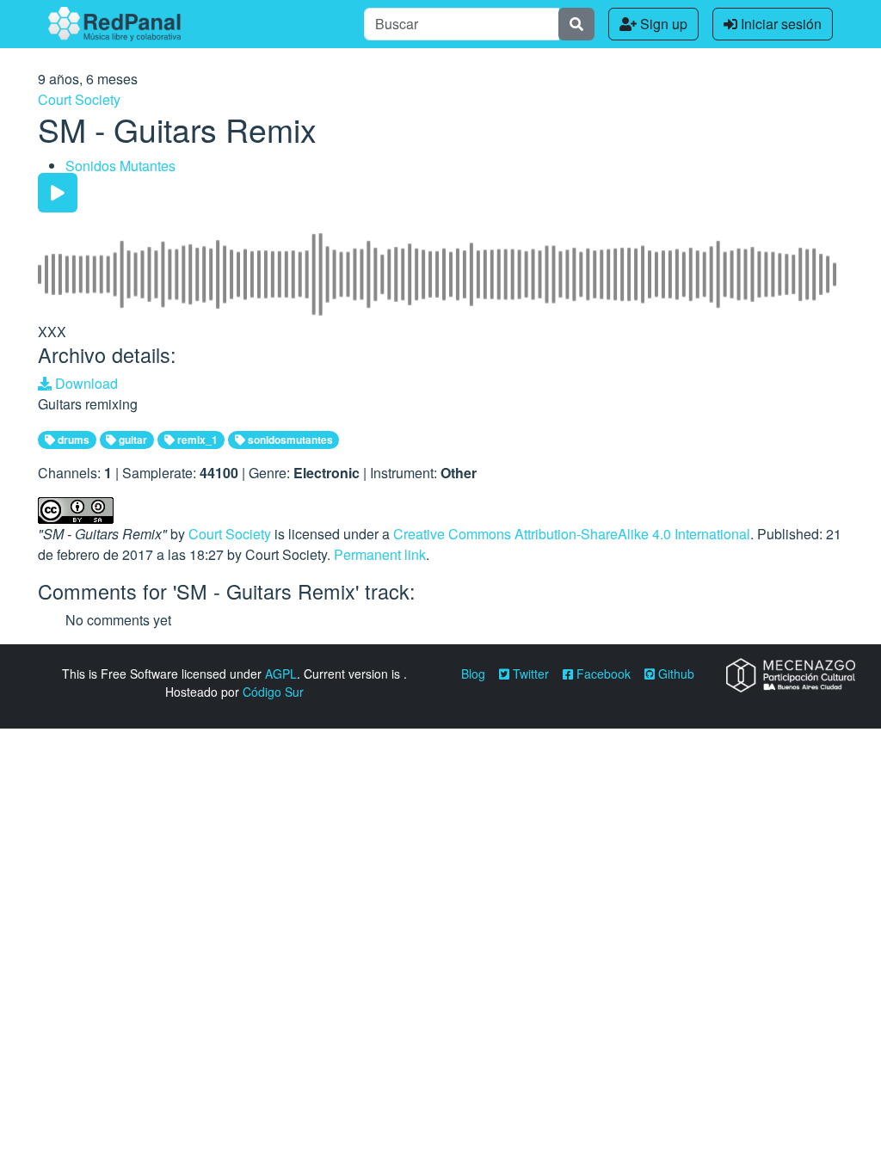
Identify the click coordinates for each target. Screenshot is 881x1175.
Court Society (79, 99)
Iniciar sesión (779, 24)
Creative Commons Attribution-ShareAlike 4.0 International (571, 534)
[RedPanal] (114, 24)
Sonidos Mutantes (120, 165)
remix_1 (196, 439)
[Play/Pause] (57, 192)
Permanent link (380, 554)
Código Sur (273, 691)
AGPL (281, 673)
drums (72, 439)
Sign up (662, 24)
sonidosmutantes (289, 439)
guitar (131, 439)
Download (85, 383)
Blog (473, 673)
